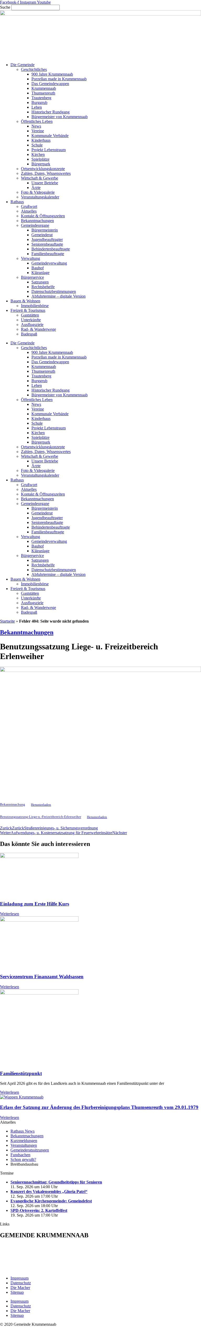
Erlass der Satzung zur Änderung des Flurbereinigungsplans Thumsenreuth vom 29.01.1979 (99, 1107)
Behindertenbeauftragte (50, 249)
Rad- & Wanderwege (38, 329)
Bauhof (37, 268)
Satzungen (40, 282)
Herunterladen (41, 805)
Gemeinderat (42, 235)
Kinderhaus (41, 140)
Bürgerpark (40, 164)
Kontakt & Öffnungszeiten (43, 216)
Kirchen (38, 154)
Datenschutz (20, 1283)
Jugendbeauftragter (47, 239)
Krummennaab (43, 88)
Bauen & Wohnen (25, 301)
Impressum (19, 1278)
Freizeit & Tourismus (27, 310)
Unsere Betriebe (44, 183)
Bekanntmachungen (37, 220)
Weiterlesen (9, 914)
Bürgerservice (32, 277)
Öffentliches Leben (37, 121)
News (36, 126)
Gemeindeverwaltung (49, 263)
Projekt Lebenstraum (48, 150)
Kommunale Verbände (50, 135)
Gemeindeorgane (35, 225)
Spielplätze (40, 159)
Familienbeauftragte (47, 253)
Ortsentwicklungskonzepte (43, 168)
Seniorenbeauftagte (47, 244)
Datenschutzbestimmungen (53, 291)
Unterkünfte (31, 320)
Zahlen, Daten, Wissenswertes (46, 173)
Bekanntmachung (12, 805)
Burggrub (39, 102)
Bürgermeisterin (44, 230)
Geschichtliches (34, 69)
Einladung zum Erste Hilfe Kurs (34, 904)
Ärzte (36, 187)
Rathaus (17, 201)
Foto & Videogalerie (38, 192)
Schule (37, 145)
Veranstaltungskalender (40, 197)
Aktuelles (29, 211)
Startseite (7, 621)
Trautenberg (41, 98)
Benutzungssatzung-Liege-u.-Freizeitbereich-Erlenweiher (40, 817)
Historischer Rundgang (50, 112)
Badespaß (29, 334)
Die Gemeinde (22, 64)
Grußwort (29, 206)
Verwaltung (30, 258)
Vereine (37, 131)
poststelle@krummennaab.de (37, 1269)
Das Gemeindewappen (50, 83)
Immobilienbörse (35, 305)
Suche (5, 7)
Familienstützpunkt (21, 1073)
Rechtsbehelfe (43, 287)
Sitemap (17, 1292)
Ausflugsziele (32, 324)
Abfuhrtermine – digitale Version (58, 296)
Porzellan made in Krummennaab (59, 79)
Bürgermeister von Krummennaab (59, 116)
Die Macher (20, 1287)
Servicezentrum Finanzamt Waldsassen (41, 976)
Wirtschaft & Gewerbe (39, 178)
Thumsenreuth (43, 93)
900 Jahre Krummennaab (52, 74)
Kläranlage (40, 272)
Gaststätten (30, 315)
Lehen (36, 107)
